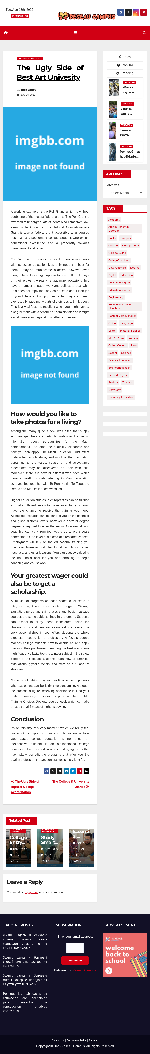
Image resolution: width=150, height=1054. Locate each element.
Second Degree (118, 375)
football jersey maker (122, 315)
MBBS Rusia (116, 338)
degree (134, 267)
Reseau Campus (84, 970)
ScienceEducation (119, 367)
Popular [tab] (127, 65)
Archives (113, 185)
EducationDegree (119, 282)
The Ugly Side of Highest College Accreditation (25, 786)
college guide (117, 252)
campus (126, 238)
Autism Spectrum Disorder (118, 228)
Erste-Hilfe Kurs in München (119, 306)
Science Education (119, 360)
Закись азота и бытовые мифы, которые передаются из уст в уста (25, 980)
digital (112, 275)
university (114, 389)
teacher (127, 382)
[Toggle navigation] (76, 32)
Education (129, 82)
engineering (115, 297)
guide (112, 323)
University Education (121, 397)
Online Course (117, 345)
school (112, 352)
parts (134, 345)
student (113, 382)
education (127, 275)
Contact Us (58, 1040)
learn (112, 330)
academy (114, 219)
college (113, 245)
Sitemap (93, 1040)
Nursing (133, 338)
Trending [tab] (127, 73)
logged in (31, 892)
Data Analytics (117, 267)
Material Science (130, 330)
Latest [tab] (126, 57)
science (126, 352)
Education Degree (119, 289)
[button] (144, 32)
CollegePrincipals (119, 260)
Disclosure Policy (77, 1040)
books (112, 238)
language (126, 323)
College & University (30, 58)
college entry (130, 245)
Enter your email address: (75, 953)
